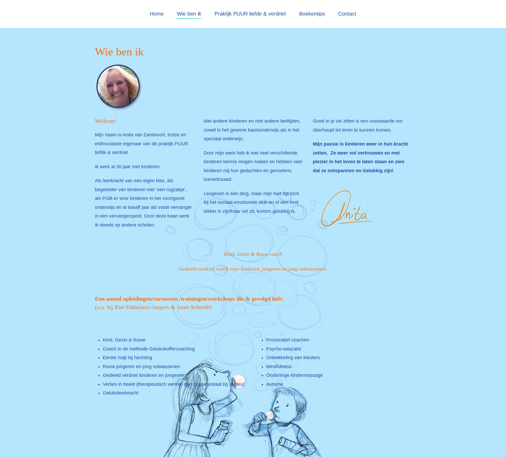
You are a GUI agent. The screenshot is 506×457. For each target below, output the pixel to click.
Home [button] (157, 14)
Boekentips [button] (312, 14)
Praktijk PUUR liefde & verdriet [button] (250, 14)
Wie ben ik (189, 14)
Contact (347, 14)
